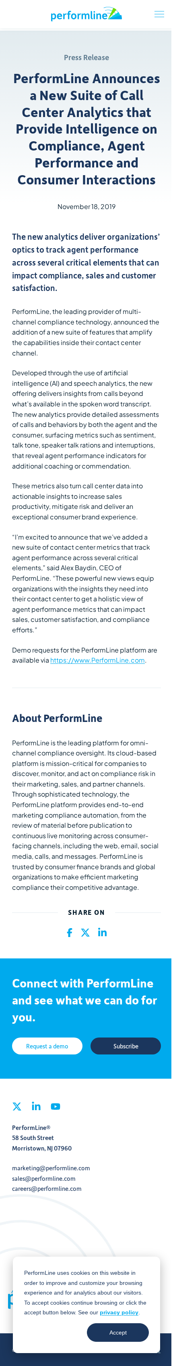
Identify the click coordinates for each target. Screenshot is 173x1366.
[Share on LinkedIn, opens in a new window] (102, 933)
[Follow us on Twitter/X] (17, 1109)
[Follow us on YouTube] (55, 1109)
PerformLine (86, 14)
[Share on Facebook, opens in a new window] (69, 933)
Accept (118, 1332)
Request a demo (47, 1046)
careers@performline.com (47, 1188)
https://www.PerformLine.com (97, 660)
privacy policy (119, 1312)
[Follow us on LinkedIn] (36, 1109)
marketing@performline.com (51, 1168)
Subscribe (125, 1046)
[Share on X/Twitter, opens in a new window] (85, 933)
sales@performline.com (44, 1178)
